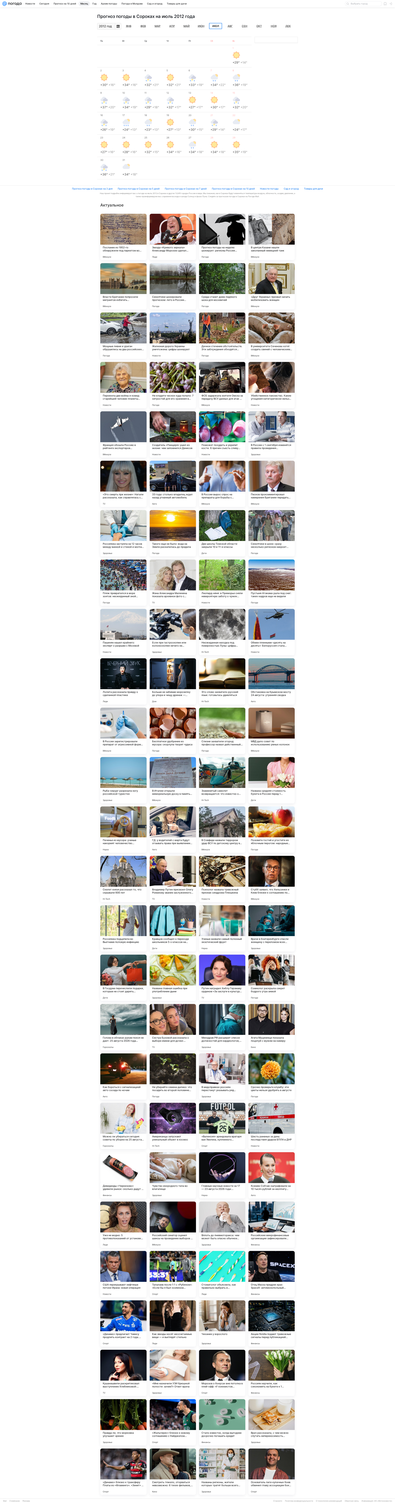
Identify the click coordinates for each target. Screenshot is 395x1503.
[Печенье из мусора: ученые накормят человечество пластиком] (123, 829)
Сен (244, 26)
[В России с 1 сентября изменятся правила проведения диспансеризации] (271, 434)
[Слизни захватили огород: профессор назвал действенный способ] (222, 731)
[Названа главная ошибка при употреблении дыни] (173, 978)
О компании (14, 1501)
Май (186, 26)
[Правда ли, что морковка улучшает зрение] (123, 1422)
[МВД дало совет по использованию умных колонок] (271, 731)
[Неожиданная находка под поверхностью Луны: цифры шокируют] (222, 632)
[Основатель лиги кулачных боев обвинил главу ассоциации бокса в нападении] (271, 1472)
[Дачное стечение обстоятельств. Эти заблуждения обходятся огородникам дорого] (222, 336)
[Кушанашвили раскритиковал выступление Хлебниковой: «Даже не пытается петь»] (123, 1373)
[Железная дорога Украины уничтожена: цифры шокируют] (173, 336)
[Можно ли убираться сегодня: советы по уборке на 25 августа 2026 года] (123, 1126)
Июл (215, 26)
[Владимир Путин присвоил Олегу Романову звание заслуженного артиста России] (173, 879)
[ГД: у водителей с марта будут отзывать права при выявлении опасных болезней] (173, 829)
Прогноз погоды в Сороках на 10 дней (233, 188)
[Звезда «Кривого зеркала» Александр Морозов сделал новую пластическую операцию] (173, 237)
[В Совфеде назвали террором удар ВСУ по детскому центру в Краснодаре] (222, 829)
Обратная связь (352, 1501)
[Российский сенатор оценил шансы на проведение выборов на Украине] (173, 1225)
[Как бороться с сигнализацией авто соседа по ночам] (123, 1076)
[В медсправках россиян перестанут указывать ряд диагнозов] (222, 1076)
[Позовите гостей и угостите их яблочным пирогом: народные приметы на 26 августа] (271, 829)
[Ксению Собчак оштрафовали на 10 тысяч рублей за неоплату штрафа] (271, 1175)
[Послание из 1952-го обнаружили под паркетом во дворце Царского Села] (123, 237)
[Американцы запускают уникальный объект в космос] (173, 1126)
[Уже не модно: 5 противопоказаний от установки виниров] (123, 1225)
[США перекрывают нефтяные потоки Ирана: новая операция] (123, 1274)
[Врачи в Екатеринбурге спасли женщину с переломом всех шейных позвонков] (271, 928)
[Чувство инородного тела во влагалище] (173, 1175)
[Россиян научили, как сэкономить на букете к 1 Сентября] (271, 1373)
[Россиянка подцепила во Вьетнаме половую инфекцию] (123, 928)
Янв (128, 26)
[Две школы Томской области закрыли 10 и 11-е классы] (222, 533)
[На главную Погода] (14, 3)
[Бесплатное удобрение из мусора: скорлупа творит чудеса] (173, 731)
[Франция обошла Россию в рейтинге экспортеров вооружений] (123, 434)
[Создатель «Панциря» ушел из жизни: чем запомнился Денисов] (173, 434)
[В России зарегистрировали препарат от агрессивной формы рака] (123, 731)
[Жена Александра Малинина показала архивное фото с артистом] (173, 582)
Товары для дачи (313, 188)
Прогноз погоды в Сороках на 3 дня (92, 188)
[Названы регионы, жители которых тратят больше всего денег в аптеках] (222, 1472)
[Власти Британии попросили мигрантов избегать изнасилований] (123, 286)
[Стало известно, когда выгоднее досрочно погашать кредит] (222, 1422)
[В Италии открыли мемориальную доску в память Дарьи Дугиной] (173, 780)
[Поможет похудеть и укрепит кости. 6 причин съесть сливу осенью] (222, 434)
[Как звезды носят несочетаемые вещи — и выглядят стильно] (173, 1323)
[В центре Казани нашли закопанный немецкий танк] (271, 237)
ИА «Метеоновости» (383, 1501)
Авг (230, 26)
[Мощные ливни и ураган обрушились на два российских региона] (123, 336)
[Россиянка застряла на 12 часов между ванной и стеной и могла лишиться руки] (123, 533)
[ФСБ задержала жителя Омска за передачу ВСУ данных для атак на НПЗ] (222, 385)
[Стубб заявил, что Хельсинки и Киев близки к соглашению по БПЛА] (271, 879)
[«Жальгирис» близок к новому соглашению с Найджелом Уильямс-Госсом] (173, 1422)
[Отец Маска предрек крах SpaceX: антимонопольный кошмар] (271, 1274)
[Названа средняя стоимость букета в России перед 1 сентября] (271, 780)
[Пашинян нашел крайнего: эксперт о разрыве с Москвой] (123, 632)
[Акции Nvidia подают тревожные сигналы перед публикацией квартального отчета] (271, 1323)
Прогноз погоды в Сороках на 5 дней (139, 188)
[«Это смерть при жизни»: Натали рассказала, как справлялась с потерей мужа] (123, 484)
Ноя (273, 26)
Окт (259, 26)
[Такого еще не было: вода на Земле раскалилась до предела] (173, 533)
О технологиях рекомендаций (329, 1501)
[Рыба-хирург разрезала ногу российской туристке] (123, 780)
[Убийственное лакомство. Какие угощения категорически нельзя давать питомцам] (271, 385)
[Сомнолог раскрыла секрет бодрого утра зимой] (271, 978)
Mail (5, 1501)
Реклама (26, 1501)
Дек (288, 26)
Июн (201, 26)
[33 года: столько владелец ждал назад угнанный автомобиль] (173, 484)
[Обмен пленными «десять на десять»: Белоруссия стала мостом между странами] (271, 632)
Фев (143, 26)
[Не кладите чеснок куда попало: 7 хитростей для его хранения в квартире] (173, 385)
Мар (157, 26)
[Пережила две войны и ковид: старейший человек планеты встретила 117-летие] (123, 385)
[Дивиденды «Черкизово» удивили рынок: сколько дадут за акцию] (123, 1175)
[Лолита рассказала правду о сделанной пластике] (123, 681)
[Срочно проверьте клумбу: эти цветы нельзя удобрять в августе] (271, 1076)
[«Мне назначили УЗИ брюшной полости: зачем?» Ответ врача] (173, 1373)
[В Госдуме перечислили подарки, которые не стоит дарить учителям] (123, 978)
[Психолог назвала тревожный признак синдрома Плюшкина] (222, 879)
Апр (172, 26)
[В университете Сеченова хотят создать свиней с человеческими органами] (271, 336)
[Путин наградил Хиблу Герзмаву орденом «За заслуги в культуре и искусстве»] (222, 978)
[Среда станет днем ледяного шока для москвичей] (222, 286)
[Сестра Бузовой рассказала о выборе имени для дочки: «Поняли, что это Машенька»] (173, 1027)
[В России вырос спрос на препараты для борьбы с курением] (222, 484)
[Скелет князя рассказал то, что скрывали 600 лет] (123, 879)
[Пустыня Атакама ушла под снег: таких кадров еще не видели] (271, 582)
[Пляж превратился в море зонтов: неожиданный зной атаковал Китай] (123, 582)
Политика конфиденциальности (299, 1501)
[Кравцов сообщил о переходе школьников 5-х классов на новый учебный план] (173, 928)
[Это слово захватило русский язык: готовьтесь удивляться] (222, 681)
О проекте (277, 1501)
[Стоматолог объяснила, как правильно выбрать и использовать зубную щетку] (222, 1274)
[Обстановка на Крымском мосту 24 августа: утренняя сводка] (271, 681)
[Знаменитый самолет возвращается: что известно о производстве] (222, 780)
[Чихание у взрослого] (222, 1323)
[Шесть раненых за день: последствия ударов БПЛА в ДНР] (271, 1126)
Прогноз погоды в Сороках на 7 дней (186, 188)
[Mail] (4, 3)
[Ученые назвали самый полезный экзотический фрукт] (222, 928)
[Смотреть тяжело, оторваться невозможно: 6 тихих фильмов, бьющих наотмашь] (173, 1472)
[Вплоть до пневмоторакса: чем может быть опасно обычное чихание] (222, 1225)
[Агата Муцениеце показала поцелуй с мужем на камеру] (271, 1027)
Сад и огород (291, 188)
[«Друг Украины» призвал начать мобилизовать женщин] (271, 286)
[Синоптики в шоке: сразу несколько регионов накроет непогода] (271, 533)
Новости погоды (269, 188)
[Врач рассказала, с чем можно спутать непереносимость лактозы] (271, 1422)
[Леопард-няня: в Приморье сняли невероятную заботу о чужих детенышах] (222, 582)
